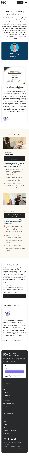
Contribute (6, 434)
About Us (5, 392)
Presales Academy (8, 404)
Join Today (20, 2)
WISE (4, 386)
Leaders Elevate (7, 410)
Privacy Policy (5, 447)
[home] (5, 2)
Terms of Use (13, 447)
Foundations (6, 407)
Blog (4, 418)
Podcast (5, 427)
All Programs (7, 400)
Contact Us (6, 396)
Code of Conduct (19, 447)
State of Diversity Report (10, 430)
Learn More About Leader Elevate (14, 215)
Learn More (14, 296)
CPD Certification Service (15, 340)
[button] (26, 2)
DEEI (4, 389)
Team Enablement (8, 413)
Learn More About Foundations (14, 159)
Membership (6, 383)
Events (5, 424)
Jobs (4, 421)
